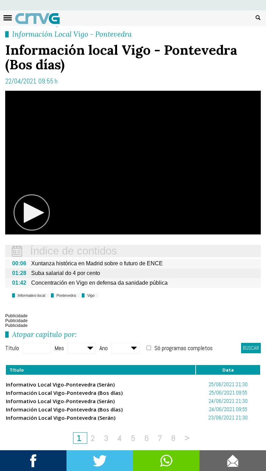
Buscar (258, 17)
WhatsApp (166, 460)
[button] (31, 212)
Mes (59, 348)
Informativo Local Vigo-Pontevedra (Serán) (60, 384)
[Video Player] (132, 162)
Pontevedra (66, 295)
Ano (103, 348)
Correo (233, 460)
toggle (7, 17)
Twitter (99, 460)
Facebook (33, 460)
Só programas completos (183, 348)
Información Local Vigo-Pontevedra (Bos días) (64, 392)
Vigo (91, 295)
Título (12, 348)
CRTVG (41, 20)
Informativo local (31, 295)
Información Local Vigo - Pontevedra (72, 34)
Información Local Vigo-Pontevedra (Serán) (60, 417)
